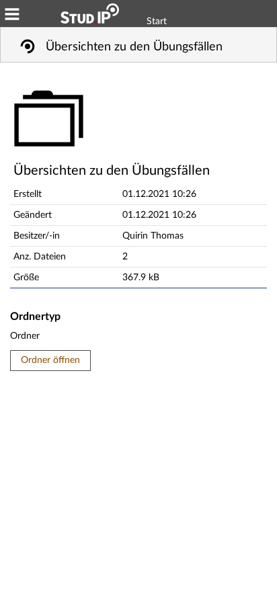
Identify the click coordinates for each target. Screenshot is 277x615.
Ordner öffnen (50, 360)
